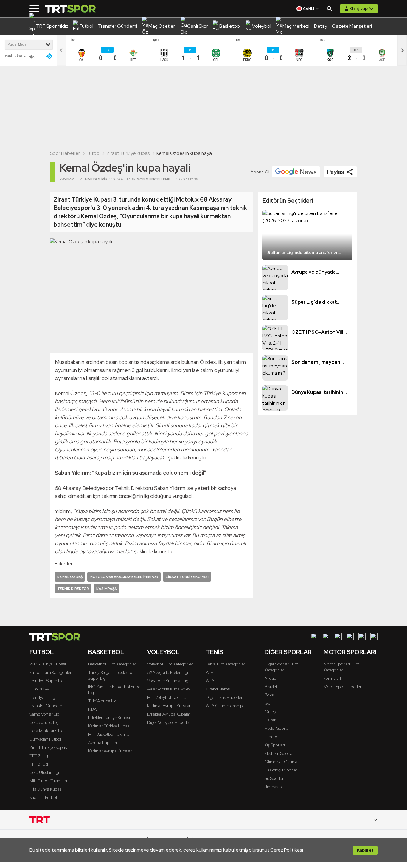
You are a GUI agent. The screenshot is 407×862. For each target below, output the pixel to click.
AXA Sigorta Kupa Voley (168, 689)
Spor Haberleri (65, 153)
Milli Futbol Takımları (48, 780)
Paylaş (335, 172)
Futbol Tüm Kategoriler (50, 672)
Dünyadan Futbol (45, 739)
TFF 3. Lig (38, 764)
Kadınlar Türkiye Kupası (109, 726)
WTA (210, 680)
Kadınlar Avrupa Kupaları (110, 751)
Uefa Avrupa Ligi (44, 722)
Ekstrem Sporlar (279, 753)
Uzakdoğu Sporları (281, 770)
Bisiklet (271, 686)
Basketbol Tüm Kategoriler (112, 664)
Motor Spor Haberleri (343, 686)
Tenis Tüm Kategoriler (225, 664)
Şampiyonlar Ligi (44, 714)
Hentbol (272, 736)
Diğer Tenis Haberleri (224, 697)
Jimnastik (273, 786)
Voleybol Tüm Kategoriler (170, 664)
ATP (209, 672)
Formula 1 (332, 678)
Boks (269, 695)
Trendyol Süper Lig (46, 680)
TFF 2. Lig (38, 755)
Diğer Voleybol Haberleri (169, 722)
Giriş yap (359, 8)
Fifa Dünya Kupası (45, 789)
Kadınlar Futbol (43, 797)
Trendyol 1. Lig (42, 697)
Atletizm (272, 678)
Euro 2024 (39, 689)
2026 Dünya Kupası (47, 664)
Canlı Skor (13, 56)
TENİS (214, 652)
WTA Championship (224, 705)
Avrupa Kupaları (102, 742)
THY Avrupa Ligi (103, 701)
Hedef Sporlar (277, 728)
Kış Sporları (275, 745)
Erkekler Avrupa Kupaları (169, 714)
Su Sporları (275, 778)
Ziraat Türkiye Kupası (128, 153)
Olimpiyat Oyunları (282, 761)
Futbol (93, 153)
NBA (92, 709)
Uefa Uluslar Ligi (44, 772)
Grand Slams (218, 689)
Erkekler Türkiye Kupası (109, 717)
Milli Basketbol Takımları (110, 734)
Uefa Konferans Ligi (47, 730)
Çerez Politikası (286, 850)
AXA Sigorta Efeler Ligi (167, 672)
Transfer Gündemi (46, 705)
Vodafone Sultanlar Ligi (168, 680)
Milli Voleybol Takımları (168, 697)
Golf (269, 703)
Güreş (270, 711)
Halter (270, 720)
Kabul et (365, 850)
